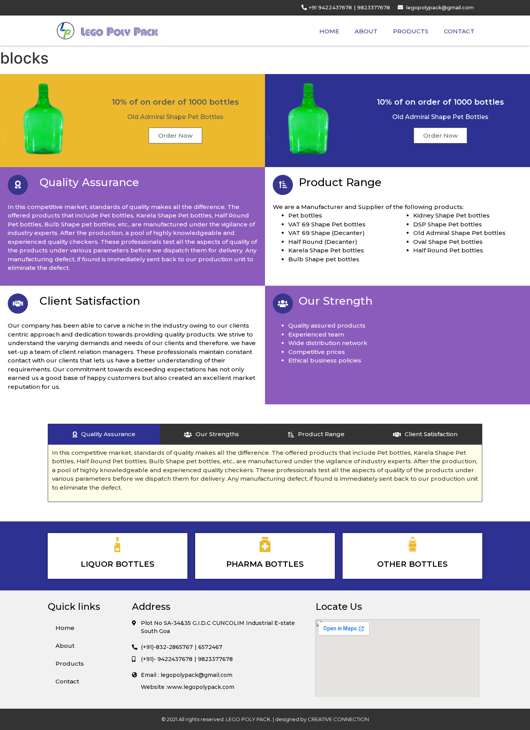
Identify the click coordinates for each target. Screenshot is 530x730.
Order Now (175, 135)
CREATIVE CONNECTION (338, 719)
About (366, 31)
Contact (459, 31)
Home (329, 31)
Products (410, 31)
